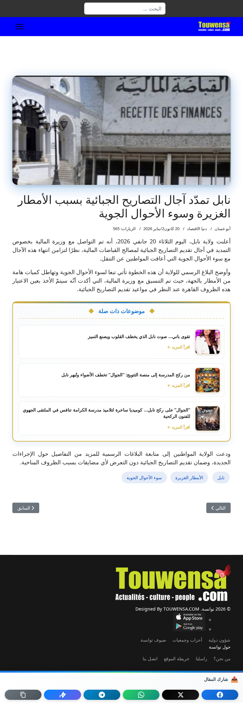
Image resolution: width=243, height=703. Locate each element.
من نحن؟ (222, 659)
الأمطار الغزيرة (189, 477)
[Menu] (19, 26)
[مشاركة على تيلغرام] (102, 695)
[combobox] (124, 9)
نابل (221, 477)
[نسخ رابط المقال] (23, 695)
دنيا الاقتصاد (197, 228)
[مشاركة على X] (180, 695)
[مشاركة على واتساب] (141, 695)
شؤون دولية (219, 640)
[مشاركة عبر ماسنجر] (62, 695)
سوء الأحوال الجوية (144, 477)
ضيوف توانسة (153, 640)
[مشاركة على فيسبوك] (220, 695)
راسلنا (201, 659)
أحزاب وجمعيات (187, 640)
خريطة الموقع (177, 659)
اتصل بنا (150, 659)
